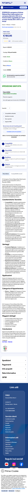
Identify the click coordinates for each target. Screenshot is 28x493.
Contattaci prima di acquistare (14, 131)
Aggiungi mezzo (23, 7)
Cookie (7, 453)
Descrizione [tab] (6, 173)
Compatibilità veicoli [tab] (16, 173)
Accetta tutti (4, 490)
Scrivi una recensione (7, 27)
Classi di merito (8, 446)
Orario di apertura (9, 421)
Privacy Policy (8, 451)
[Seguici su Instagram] (14, 464)
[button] (25, 3)
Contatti (7, 423)
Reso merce (8, 429)
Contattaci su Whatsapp (11, 442)
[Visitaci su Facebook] (21, 464)
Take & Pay (7, 444)
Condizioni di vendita (10, 419)
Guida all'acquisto (9, 432)
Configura (17, 490)
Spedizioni (7, 425)
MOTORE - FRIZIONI (7, 342)
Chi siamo (7, 440)
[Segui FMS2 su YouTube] (6, 464)
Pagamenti (7, 427)
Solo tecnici (11, 490)
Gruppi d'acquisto (9, 448)
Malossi (9, 65)
